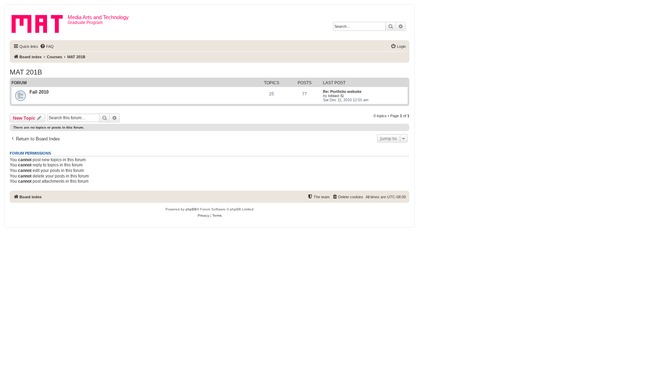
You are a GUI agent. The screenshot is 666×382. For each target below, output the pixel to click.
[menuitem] (47, 46)
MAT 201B (26, 72)
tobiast (333, 96)
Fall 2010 (39, 92)
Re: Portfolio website (342, 91)
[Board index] (39, 22)
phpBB (191, 209)
